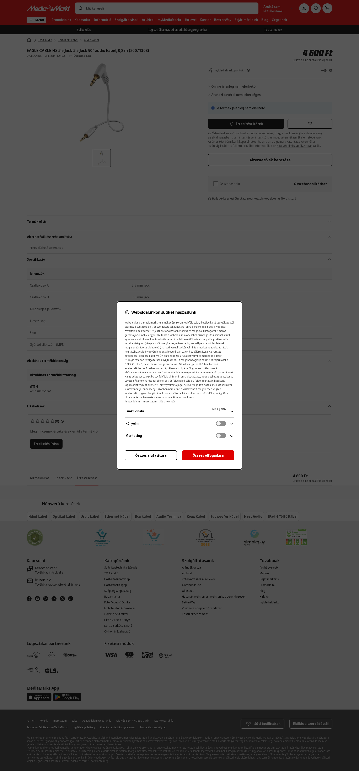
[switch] (221, 423)
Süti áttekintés (167, 401)
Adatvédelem (132, 401)
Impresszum (150, 401)
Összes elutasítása (151, 455)
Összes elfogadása (208, 455)
